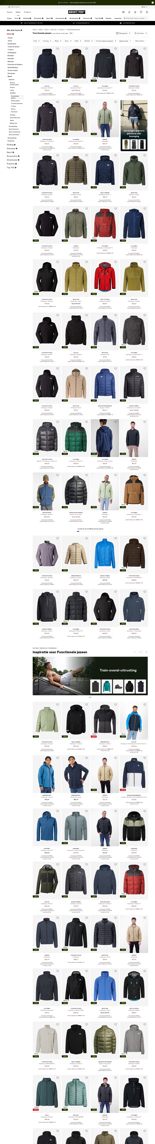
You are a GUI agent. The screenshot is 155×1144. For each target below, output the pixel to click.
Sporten (54, 29)
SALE (41, 29)
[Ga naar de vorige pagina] (135, 652)
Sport (47, 29)
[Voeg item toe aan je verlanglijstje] (57, 49)
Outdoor (62, 29)
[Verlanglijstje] (141, 12)
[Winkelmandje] (147, 12)
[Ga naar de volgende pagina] (146, 652)
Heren (18, 12)
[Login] (129, 12)
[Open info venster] (153, 3)
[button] (123, 33)
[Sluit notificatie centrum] (135, 12)
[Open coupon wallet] (123, 12)
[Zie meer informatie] (47, 96)
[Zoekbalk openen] (124, 18)
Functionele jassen (73, 29)
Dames (9, 12)
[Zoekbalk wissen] (147, 18)
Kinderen (27, 12)
